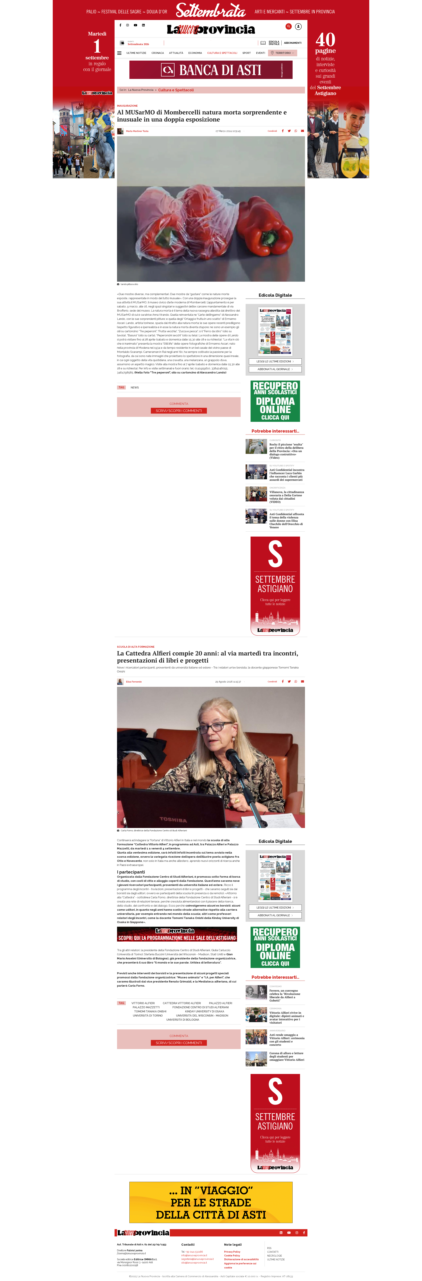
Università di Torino (148, 1015)
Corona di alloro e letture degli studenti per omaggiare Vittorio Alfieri (287, 1056)
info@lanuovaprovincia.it (194, 1255)
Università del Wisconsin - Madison (202, 1015)
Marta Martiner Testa (137, 131)
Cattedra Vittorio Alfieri (182, 1003)
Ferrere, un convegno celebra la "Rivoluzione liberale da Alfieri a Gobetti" (285, 995)
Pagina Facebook (123, 25)
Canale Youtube (138, 25)
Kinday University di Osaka (204, 1011)
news (135, 387)
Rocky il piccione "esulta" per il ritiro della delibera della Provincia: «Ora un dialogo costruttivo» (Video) (286, 450)
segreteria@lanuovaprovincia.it (197, 1259)
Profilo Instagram (130, 25)
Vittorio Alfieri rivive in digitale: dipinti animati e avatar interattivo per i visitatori (287, 1017)
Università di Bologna (182, 1019)
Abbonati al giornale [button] (274, 369)
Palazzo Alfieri (220, 1003)
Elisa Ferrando (134, 682)
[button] (298, 27)
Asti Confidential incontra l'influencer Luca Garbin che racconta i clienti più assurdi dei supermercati (287, 475)
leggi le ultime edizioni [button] (274, 361)
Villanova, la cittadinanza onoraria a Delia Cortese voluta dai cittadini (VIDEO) (287, 497)
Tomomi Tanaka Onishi (150, 1011)
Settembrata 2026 (138, 44)
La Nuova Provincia (140, 89)
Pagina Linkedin (146, 25)
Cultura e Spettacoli (176, 90)
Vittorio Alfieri (143, 1003)
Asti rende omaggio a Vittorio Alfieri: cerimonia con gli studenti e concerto (287, 1040)
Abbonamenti (292, 43)
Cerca (289, 26)
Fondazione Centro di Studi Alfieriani (200, 1007)
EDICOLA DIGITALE (274, 42)
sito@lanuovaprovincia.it (194, 1262)
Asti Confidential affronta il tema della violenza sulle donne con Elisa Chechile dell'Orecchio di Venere (287, 520)
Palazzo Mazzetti (146, 1007)
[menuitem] (136, 53)
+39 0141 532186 (194, 1251)
